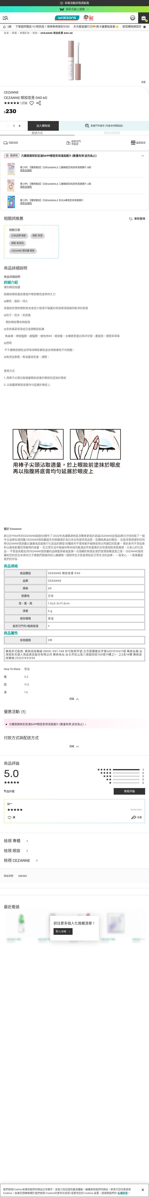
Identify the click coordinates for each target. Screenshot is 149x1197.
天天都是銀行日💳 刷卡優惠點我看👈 (90, 26)
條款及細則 (26, 170)
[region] (74, 1190)
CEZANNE (11, 92)
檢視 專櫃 (12, 841)
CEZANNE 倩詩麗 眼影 (23, 250)
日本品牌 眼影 (18, 235)
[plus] (20, 126)
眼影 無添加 (17, 243)
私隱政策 (123, 1193)
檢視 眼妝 (12, 851)
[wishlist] (32, 103)
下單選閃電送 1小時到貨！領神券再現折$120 (37, 26)
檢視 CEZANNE (17, 861)
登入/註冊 (61, 931)
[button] (143, 17)
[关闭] (143, 1190)
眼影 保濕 (37, 235)
